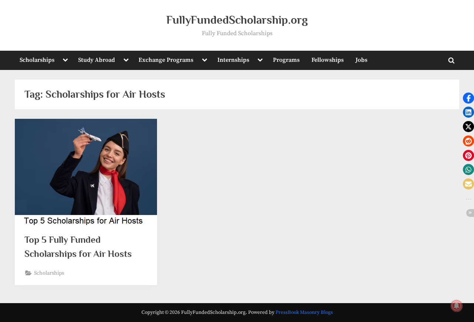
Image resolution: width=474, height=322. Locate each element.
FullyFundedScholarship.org (237, 19)
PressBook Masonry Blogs (304, 312)
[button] (468, 98)
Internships (233, 60)
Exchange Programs (165, 60)
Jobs (361, 60)
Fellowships (327, 60)
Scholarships (37, 60)
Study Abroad (96, 60)
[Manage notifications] (457, 306)
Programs (286, 60)
